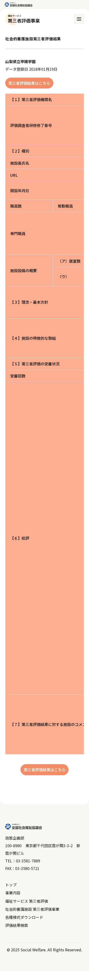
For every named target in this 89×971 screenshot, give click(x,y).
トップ (11, 884)
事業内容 (12, 893)
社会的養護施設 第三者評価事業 (32, 909)
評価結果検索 (16, 925)
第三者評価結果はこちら (29, 83)
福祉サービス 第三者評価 (26, 901)
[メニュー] (79, 19)
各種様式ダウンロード (24, 917)
